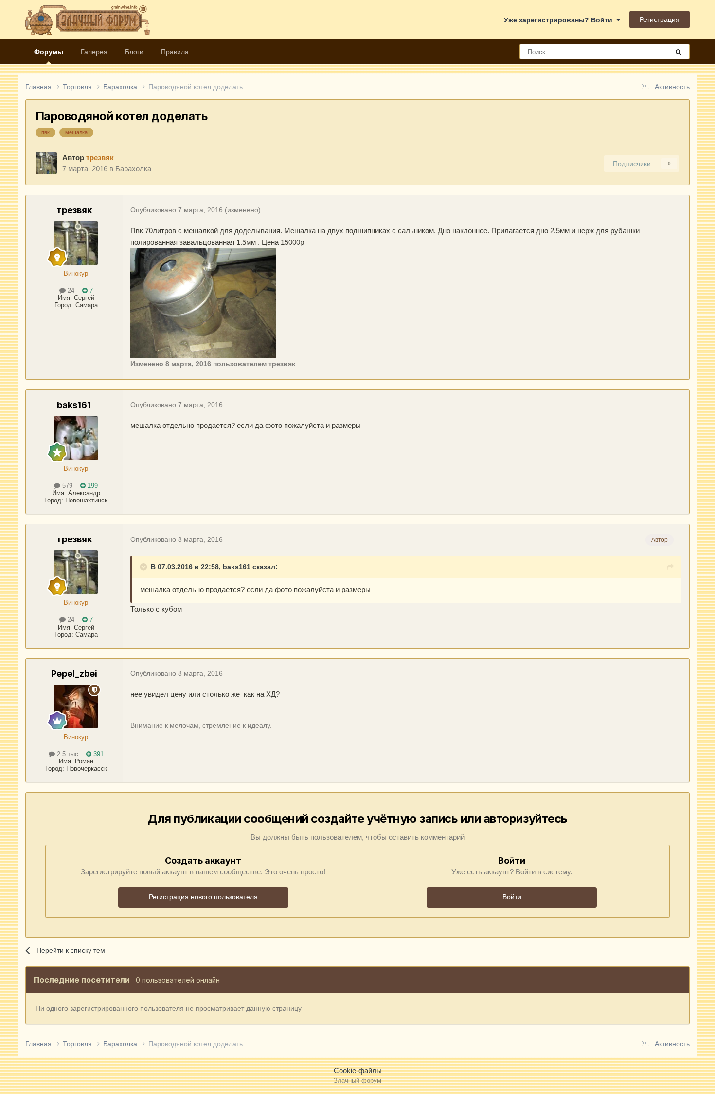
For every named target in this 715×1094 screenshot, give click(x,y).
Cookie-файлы (358, 1070)
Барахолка (133, 169)
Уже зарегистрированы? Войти (560, 20)
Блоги (134, 52)
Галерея (94, 52)
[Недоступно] (203, 302)
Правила (175, 52)
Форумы (48, 52)
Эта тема (642, 51)
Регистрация (659, 19)
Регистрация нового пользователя (203, 897)
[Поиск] (678, 51)
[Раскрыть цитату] (144, 567)
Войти (511, 897)
